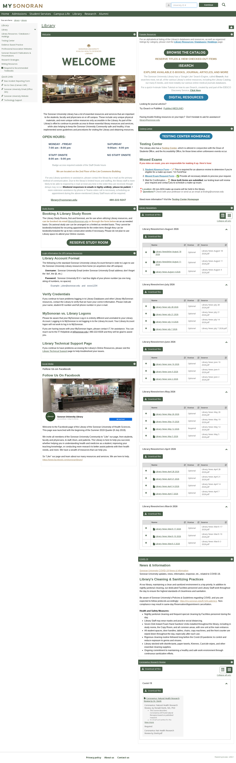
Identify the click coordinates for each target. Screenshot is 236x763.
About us (109, 757)
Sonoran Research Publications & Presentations (16, 54)
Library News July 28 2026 (167, 307)
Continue (208, 5)
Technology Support (13, 100)
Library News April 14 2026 (167, 486)
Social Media (47, 363)
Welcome (46, 34)
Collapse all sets (224, 221)
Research (90, 14)
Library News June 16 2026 (167, 364)
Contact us (123, 757)
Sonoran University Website (16, 96)
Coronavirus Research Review (152, 662)
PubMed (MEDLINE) (173, 108)
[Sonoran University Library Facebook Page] (88, 399)
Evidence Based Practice (12, 44)
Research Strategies (10, 59)
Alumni (103, 14)
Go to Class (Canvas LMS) (15, 85)
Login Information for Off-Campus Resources (62, 253)
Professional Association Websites (17, 48)
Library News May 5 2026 (167, 436)
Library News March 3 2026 (168, 543)
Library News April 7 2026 (167, 493)
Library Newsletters (148, 208)
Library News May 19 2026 (167, 421)
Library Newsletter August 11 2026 (168, 263)
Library (77, 14)
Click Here (195, 90)
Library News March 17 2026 (168, 529)
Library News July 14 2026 (167, 321)
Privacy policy (93, 757)
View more (149, 722)
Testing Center (8, 40)
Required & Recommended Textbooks (16, 69)
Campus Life (62, 14)
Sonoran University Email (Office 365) (18, 90)
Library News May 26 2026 (167, 414)
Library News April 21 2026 (167, 479)
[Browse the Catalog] (186, 52)
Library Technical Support (54, 351)
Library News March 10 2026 (168, 536)
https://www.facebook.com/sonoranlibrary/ (62, 460)
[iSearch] (186, 65)
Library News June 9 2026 (167, 371)
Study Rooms (48, 208)
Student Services (40, 14)
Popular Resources (147, 34)
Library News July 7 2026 (166, 329)
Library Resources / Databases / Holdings (16, 35)
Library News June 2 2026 (167, 379)
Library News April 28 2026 (167, 471)
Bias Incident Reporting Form (17, 81)
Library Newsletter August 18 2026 (168, 253)
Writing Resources (9, 64)
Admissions (19, 14)
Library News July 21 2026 (167, 314)
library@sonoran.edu (64, 199)
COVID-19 (143, 559)
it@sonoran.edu (80, 332)
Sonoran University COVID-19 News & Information (164, 570)
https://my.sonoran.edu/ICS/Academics (198, 601)
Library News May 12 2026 (167, 429)
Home (5, 14)
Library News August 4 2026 (168, 271)
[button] (151, 215)
